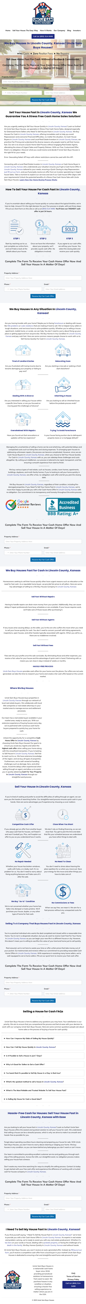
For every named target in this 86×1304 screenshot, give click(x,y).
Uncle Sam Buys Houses (13, 671)
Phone (5, 88)
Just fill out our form (12, 172)
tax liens (8, 1242)
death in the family (14, 1245)
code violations (27, 326)
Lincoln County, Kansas (48, 43)
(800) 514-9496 (48, 209)
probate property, (51, 1242)
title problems (13, 326)
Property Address (9, 77)
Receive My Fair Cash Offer (43, 100)
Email (47, 88)
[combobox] (4, 93)
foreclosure (58, 323)
